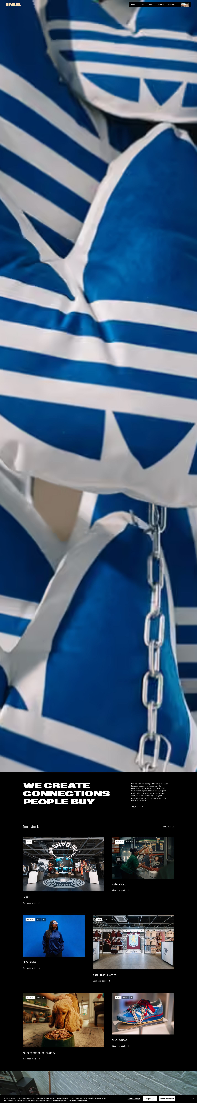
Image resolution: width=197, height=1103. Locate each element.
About (142, 5)
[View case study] (63, 870)
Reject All (150, 1099)
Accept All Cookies (167, 1099)
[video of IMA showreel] (185, 4)
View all (167, 827)
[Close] (193, 1098)
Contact (171, 5)
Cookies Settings (134, 1099)
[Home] (13, 4)
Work (133, 5)
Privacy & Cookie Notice (78, 1100)
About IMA (135, 807)
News (151, 5)
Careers (160, 5)
